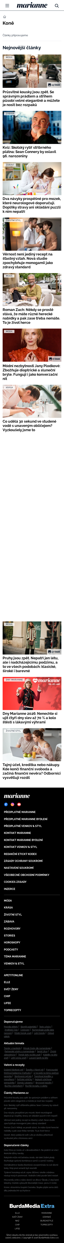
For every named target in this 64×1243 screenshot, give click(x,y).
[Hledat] (56, 5)
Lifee (7, 1003)
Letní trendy (39, 1033)
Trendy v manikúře (12, 1048)
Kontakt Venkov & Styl (20, 847)
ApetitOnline (13, 975)
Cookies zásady (15, 881)
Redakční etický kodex (20, 854)
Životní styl (13, 914)
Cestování (24, 1030)
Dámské (47, 1217)
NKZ (17, 1221)
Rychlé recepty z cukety (36, 1086)
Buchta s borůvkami (14, 1086)
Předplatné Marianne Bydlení (25, 819)
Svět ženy (11, 989)
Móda (8, 900)
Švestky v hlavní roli (34, 1070)
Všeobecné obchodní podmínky (26, 875)
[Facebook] (6, 804)
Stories (9, 935)
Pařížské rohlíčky (24, 1079)
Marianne (47, 1213)
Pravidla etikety (11, 1027)
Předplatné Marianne (20, 812)
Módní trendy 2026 (22, 1033)
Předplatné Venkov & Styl (23, 826)
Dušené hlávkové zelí (13, 1070)
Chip (7, 996)
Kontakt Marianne (17, 833)
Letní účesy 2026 (18, 1058)
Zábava (9, 921)
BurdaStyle (46, 1221)
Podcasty (11, 949)
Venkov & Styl (14, 963)
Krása (8, 907)
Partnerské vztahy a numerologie (19, 1051)
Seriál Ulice (42, 1051)
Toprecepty (12, 1010)
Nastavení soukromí (19, 867)
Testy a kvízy (45, 1027)
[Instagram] (12, 804)
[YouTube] (19, 804)
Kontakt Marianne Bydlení (23, 840)
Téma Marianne (15, 956)
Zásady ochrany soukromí (23, 861)
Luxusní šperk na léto (38, 1058)
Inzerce (9, 889)
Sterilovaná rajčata (23, 1076)
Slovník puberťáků (29, 1027)
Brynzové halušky (44, 1083)
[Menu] (7, 5)
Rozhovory (12, 928)
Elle (7, 982)
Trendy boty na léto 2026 (29, 1055)
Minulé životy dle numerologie (37, 1048)
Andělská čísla (11, 1030)
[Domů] (32, 5)
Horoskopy (12, 942)
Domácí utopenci (25, 1083)
